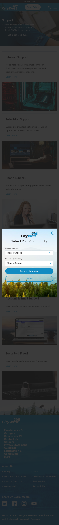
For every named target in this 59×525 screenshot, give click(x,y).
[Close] (52, 233)
